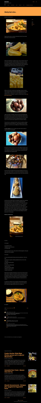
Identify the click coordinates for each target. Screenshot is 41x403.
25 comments (8, 397)
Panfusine (6, 1)
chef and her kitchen (8, 320)
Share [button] (32, 19)
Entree (32, 23)
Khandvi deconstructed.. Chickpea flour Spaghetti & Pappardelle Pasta (15, 386)
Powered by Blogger (21, 400)
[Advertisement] (15, 342)
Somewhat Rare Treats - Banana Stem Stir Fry (14, 371)
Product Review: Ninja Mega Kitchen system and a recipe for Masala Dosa (14, 355)
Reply (7, 315)
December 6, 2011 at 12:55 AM (14, 320)
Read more (24, 397)
